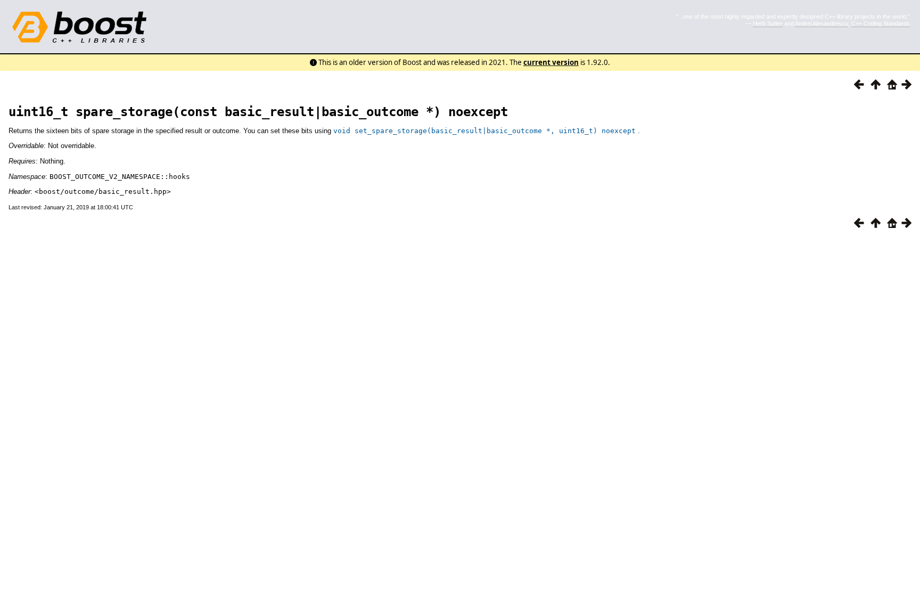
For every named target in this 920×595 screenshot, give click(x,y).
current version (551, 62)
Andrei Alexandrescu (821, 23)
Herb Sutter (768, 23)
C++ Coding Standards (880, 23)
